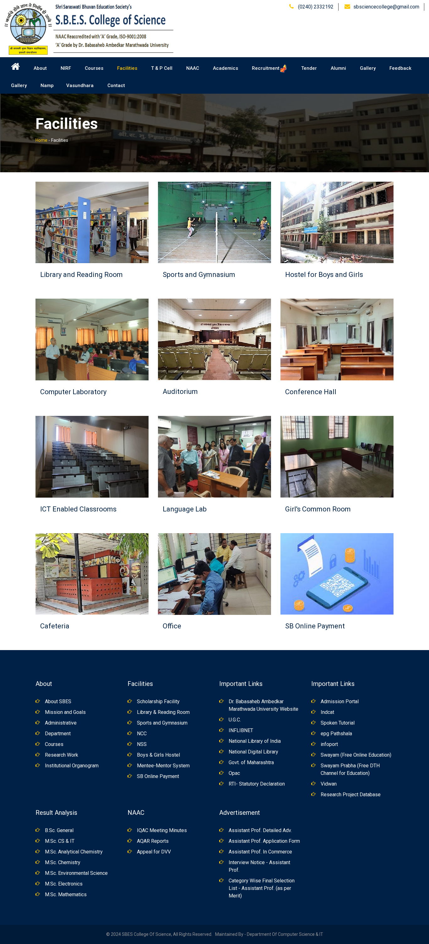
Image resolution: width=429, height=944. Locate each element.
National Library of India (255, 741)
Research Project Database (351, 795)
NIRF (66, 68)
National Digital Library (253, 752)
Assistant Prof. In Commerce (260, 852)
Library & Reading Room (163, 712)
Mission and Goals (65, 712)
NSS (142, 744)
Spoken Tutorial (338, 723)
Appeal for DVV (154, 852)
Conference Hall (310, 392)
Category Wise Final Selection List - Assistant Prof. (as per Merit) (262, 888)
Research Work (61, 755)
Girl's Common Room (318, 509)
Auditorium (180, 391)
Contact (116, 85)
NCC (142, 734)
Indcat (327, 712)
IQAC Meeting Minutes (162, 830)
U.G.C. (235, 720)
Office (172, 626)
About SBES (58, 701)
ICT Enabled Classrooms (78, 509)
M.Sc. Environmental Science (76, 873)
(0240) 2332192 (315, 7)
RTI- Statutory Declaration (257, 784)
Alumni (338, 68)
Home (41, 140)
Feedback (400, 68)
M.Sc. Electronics (64, 884)
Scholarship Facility (158, 701)
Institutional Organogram (72, 766)
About (40, 68)
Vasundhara (80, 85)
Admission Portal (340, 701)
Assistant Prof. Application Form (264, 841)
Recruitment (266, 68)
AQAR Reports (153, 841)
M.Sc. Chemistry (62, 862)
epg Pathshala (336, 734)
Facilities (127, 68)
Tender (309, 68)
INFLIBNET (241, 730)
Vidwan (329, 784)
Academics (225, 68)
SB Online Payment (315, 626)
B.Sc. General (59, 830)
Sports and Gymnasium (199, 275)
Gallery (368, 68)
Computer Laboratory (73, 392)
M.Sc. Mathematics (66, 894)
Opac (234, 773)
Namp (47, 85)
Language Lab (185, 509)
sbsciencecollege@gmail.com (386, 7)
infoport (329, 744)
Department (58, 734)
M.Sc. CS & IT (59, 841)
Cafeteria (54, 626)
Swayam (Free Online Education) (356, 755)
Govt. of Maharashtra (251, 762)
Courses (94, 68)
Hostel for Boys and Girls (324, 275)
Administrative (61, 723)
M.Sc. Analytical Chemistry (74, 852)
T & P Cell (161, 68)
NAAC (192, 68)
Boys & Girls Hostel (158, 755)
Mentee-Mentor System (163, 766)
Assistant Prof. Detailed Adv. (260, 830)
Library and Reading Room (81, 275)
